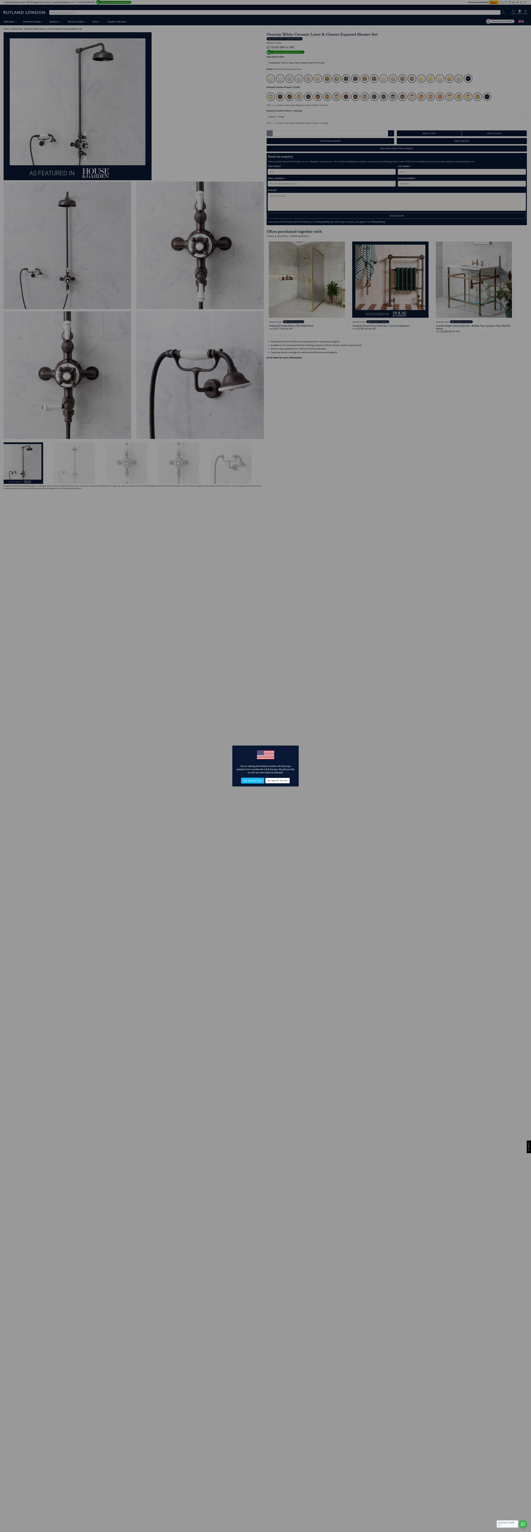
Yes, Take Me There (253, 780)
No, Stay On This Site (277, 780)
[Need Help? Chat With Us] (523, 1524)
